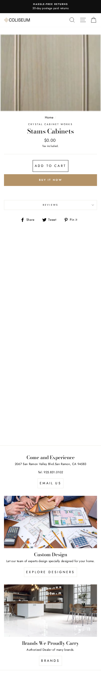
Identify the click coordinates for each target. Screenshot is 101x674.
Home (49, 117)
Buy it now (50, 180)
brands (50, 660)
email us (50, 483)
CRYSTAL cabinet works (50, 124)
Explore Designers (50, 572)
